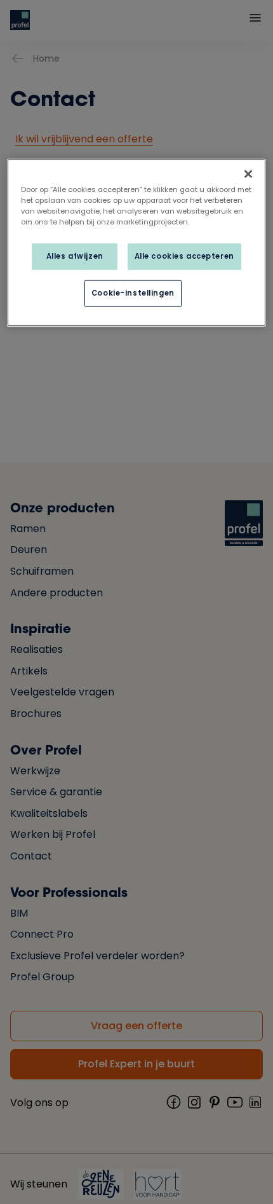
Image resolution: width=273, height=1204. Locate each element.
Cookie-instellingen (133, 293)
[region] (137, 243)
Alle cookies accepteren (184, 256)
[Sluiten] (248, 174)
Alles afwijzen (74, 256)
